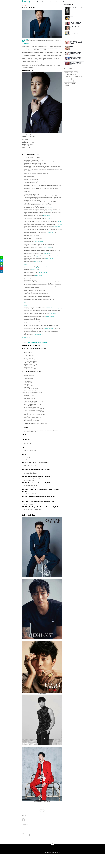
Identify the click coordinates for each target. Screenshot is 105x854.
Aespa (71, 81)
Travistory (28, 39)
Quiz (78, 1)
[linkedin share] (1, 271)
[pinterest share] (1, 268)
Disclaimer (46, 847)
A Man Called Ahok (68, 76)
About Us (36, 847)
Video (57, 1)
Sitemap (58, 847)
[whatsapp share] (1, 263)
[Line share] (1, 257)
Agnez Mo (67, 83)
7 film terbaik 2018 (68, 74)
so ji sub (58, 835)
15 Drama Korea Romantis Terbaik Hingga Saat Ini (36, 342)
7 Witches (76, 74)
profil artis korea (42, 835)
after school (77, 81)
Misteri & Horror (72, 1)
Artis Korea (24, 43)
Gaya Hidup (44, 1)
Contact (40, 847)
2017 (71, 72)
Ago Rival (73, 83)
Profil (25, 5)
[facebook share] (1, 266)
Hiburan (51, 1)
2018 (75, 72)
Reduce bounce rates (65, 847)
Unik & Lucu (63, 1)
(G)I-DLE (66, 72)
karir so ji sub (33, 835)
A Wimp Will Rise (77, 76)
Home (38, 1)
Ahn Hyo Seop (67, 85)
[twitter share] (1, 260)
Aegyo (66, 81)
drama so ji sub (25, 835)
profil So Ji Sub (51, 835)
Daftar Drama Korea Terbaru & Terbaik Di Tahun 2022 (37, 339)
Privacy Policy (52, 847)
